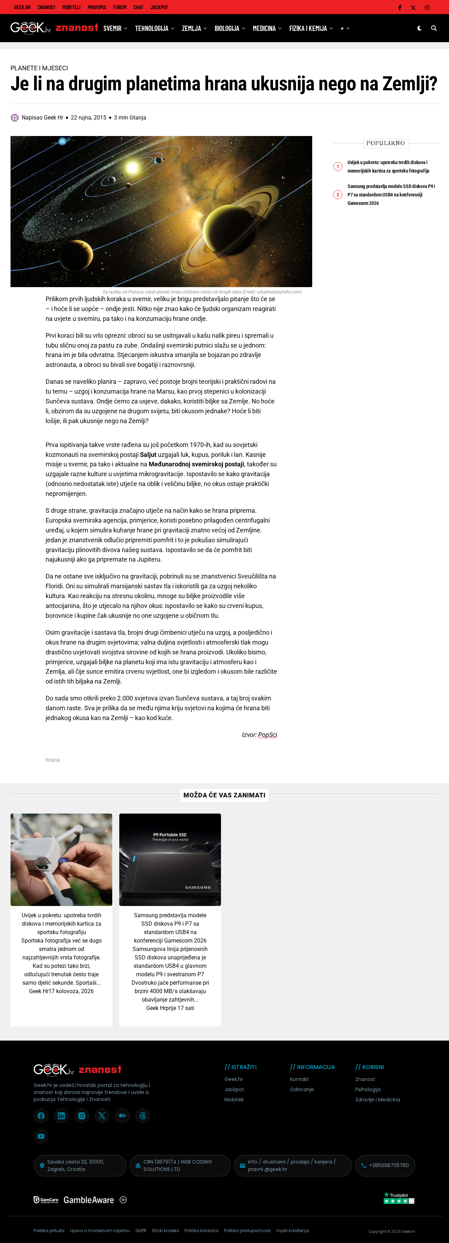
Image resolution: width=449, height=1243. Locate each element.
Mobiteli (71, 7)
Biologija (227, 28)
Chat (138, 7)
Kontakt (299, 1079)
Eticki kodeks (165, 1231)
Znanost (46, 7)
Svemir (112, 28)
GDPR (141, 1231)
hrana (53, 760)
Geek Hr (38, 991)
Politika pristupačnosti (247, 1231)
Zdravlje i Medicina (377, 1099)
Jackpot (159, 7)
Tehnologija (151, 28)
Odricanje (302, 1089)
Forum (120, 7)
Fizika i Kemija (308, 28)
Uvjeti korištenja (292, 1231)
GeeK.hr (22, 7)
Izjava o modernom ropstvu (100, 1231)
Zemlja (191, 28)
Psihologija (368, 1089)
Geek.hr (233, 1079)
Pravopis (97, 7)
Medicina (264, 28)
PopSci (267, 734)
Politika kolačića (202, 1231)
